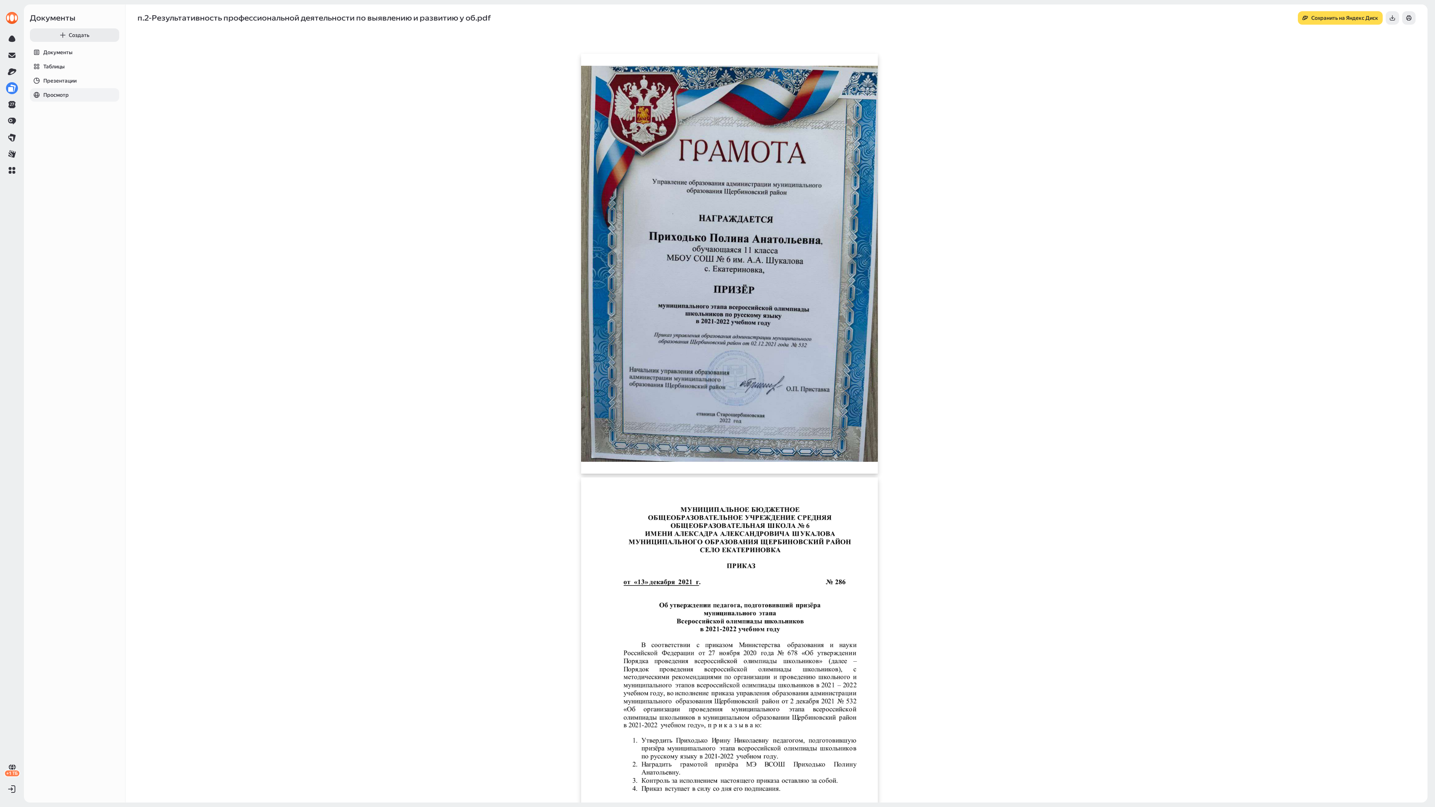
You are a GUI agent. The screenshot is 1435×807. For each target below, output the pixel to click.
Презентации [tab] (60, 81)
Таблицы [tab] (54, 66)
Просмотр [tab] (56, 95)
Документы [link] (52, 17)
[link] (12, 18)
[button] (12, 170)
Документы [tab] (57, 52)
